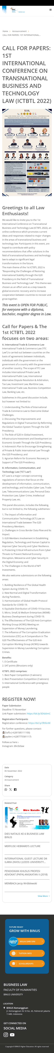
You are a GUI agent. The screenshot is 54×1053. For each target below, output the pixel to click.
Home (5, 31)
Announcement (19, 31)
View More (43, 896)
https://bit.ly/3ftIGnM (39, 723)
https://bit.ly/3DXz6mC (38, 713)
